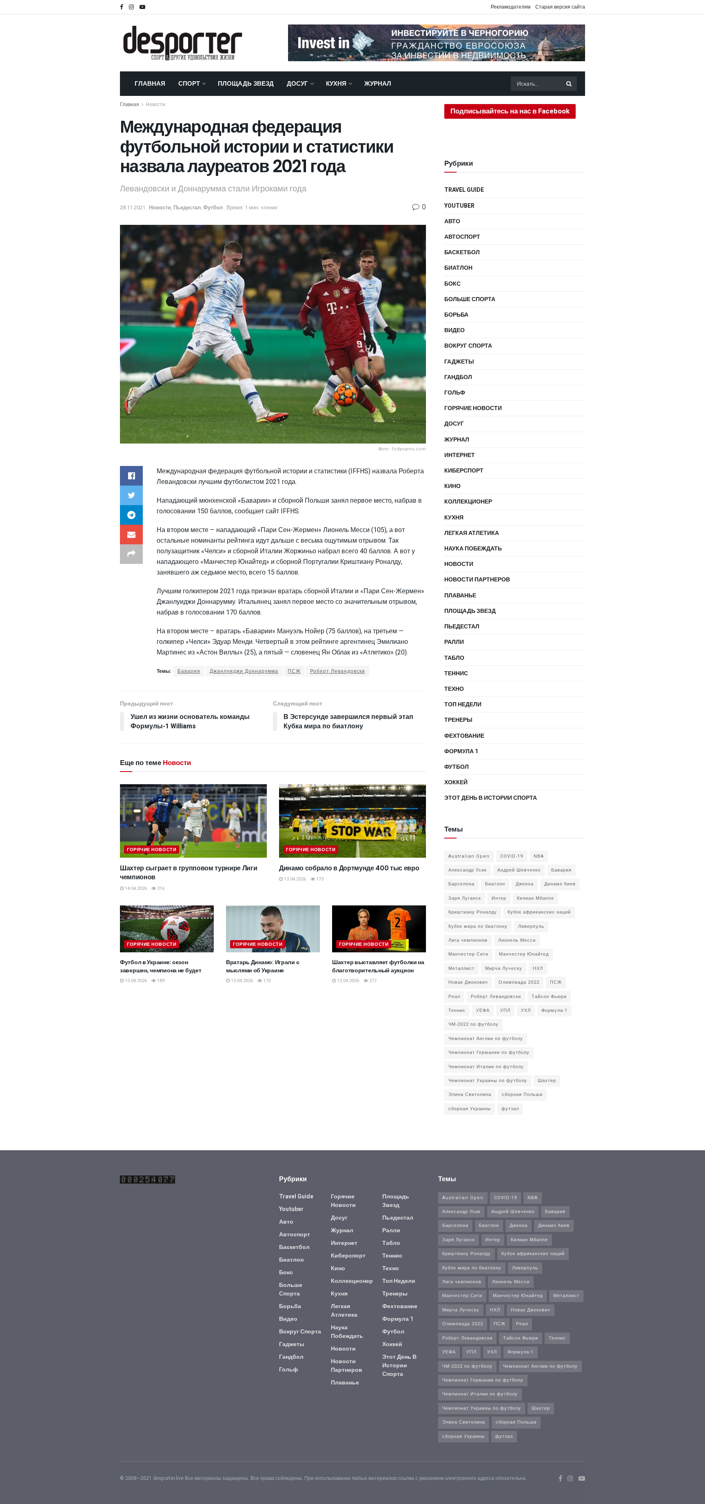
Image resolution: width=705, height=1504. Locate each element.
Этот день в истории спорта (490, 798)
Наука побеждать (473, 548)
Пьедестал (187, 207)
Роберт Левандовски (337, 671)
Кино (452, 486)
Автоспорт (462, 237)
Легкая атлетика (471, 533)
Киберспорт (463, 470)
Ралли (454, 642)
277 (372, 980)
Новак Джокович (468, 982)
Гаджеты (459, 361)
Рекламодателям (510, 7)
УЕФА (483, 1010)
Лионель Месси (517, 940)
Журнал (377, 83)
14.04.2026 (135, 888)
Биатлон (458, 268)
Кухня (336, 83)
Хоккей (456, 782)
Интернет (459, 455)
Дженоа (525, 884)
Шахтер (547, 1080)
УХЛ (526, 1010)
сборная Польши (522, 1094)
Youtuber (459, 206)
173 (319, 879)
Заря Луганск (464, 898)
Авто (452, 221)
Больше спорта (469, 299)
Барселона (461, 884)
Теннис (456, 673)
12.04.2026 (347, 980)
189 (160, 980)
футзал (510, 1108)
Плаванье (460, 595)
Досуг (297, 83)
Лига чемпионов (468, 940)
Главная (150, 83)
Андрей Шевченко (519, 870)
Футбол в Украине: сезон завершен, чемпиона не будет (160, 966)
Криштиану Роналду (472, 912)
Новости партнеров (477, 579)
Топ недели (462, 704)
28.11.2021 (132, 207)
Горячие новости (151, 849)
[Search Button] (569, 83)
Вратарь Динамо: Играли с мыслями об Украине (262, 966)
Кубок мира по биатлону (478, 926)
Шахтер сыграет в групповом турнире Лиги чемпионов (188, 872)
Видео (454, 330)
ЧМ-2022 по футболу (473, 1024)
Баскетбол (462, 252)
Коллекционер (468, 501)
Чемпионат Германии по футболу (489, 1052)
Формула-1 (554, 1010)
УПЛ (505, 1010)
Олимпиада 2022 (519, 982)
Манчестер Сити (468, 954)
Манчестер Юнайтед (524, 954)
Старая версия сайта (560, 7)
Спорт (189, 83)
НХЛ (538, 968)
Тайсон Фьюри (549, 996)
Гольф (454, 392)
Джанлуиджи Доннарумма (244, 671)
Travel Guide (464, 190)
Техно (454, 689)
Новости (155, 104)
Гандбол (458, 377)
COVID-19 (511, 856)
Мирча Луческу (503, 968)
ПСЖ (294, 671)
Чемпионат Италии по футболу (486, 1066)
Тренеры (458, 720)
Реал (454, 996)
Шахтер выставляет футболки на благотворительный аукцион (378, 966)
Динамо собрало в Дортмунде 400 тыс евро (349, 868)
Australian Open (469, 856)
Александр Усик (467, 870)
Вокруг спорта (468, 346)
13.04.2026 (294, 879)
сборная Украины (469, 1108)
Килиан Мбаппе (535, 898)
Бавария (188, 671)
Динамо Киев (560, 884)
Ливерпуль (531, 926)
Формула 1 (461, 751)
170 (266, 980)
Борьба (456, 315)
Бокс (452, 284)
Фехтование (464, 736)
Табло (454, 658)
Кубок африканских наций (539, 912)
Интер (499, 898)
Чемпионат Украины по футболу (487, 1080)
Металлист (461, 968)
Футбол (213, 207)
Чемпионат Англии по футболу (485, 1038)
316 (160, 888)
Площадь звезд (246, 83)
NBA (539, 856)
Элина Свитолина (469, 1094)
